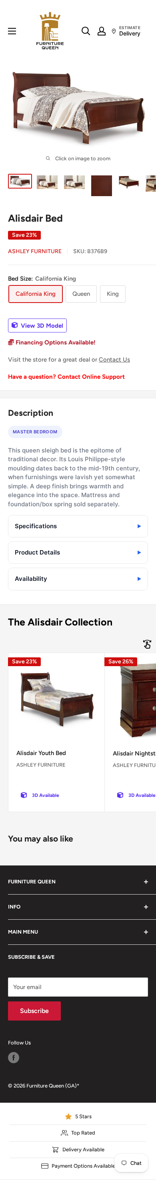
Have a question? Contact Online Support (66, 376)
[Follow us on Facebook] (13, 1057)
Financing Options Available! (55, 342)
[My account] (102, 31)
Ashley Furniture (35, 251)
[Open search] (86, 31)
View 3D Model (41, 325)
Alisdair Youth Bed (41, 753)
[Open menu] (12, 31)
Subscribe (34, 1011)
